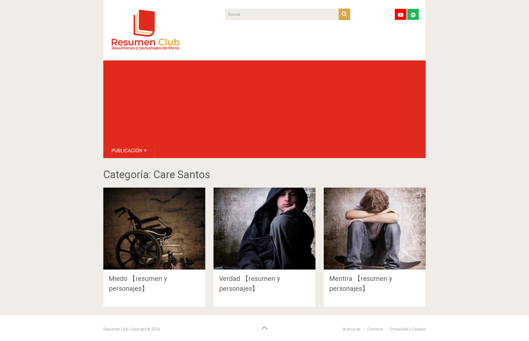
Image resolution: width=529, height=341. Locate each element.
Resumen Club (116, 329)
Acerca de (351, 329)
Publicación (127, 150)
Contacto (375, 329)
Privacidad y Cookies (408, 329)
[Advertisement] (264, 101)
